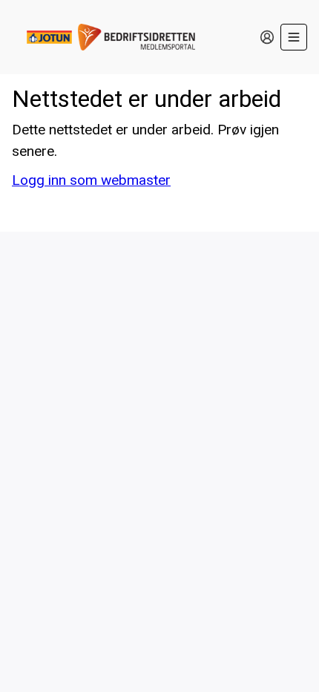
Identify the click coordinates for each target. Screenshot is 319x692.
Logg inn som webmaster (91, 180)
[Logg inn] (267, 37)
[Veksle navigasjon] (293, 37)
